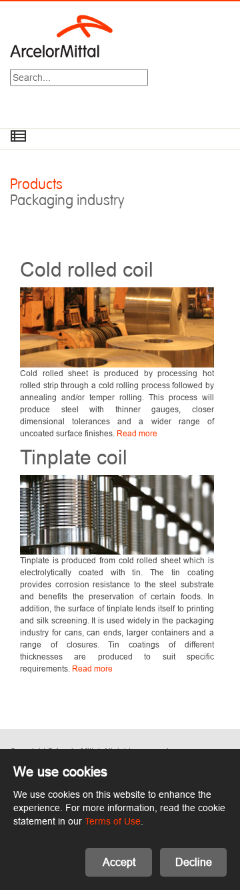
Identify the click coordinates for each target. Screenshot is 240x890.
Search (148, 78)
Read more (137, 433)
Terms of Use (113, 821)
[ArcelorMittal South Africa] (61, 35)
